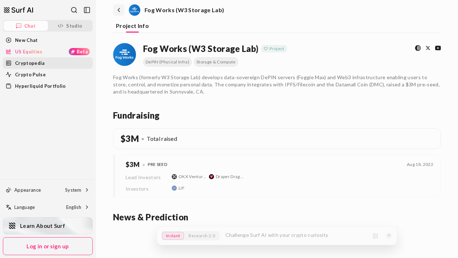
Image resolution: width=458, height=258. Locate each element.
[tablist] (277, 26)
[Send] (389, 235)
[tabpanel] (277, 131)
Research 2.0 (202, 235)
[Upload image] (375, 236)
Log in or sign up (47, 246)
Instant (173, 235)
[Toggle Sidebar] (95, 129)
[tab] (132, 26)
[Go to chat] (19, 10)
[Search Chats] (74, 10)
